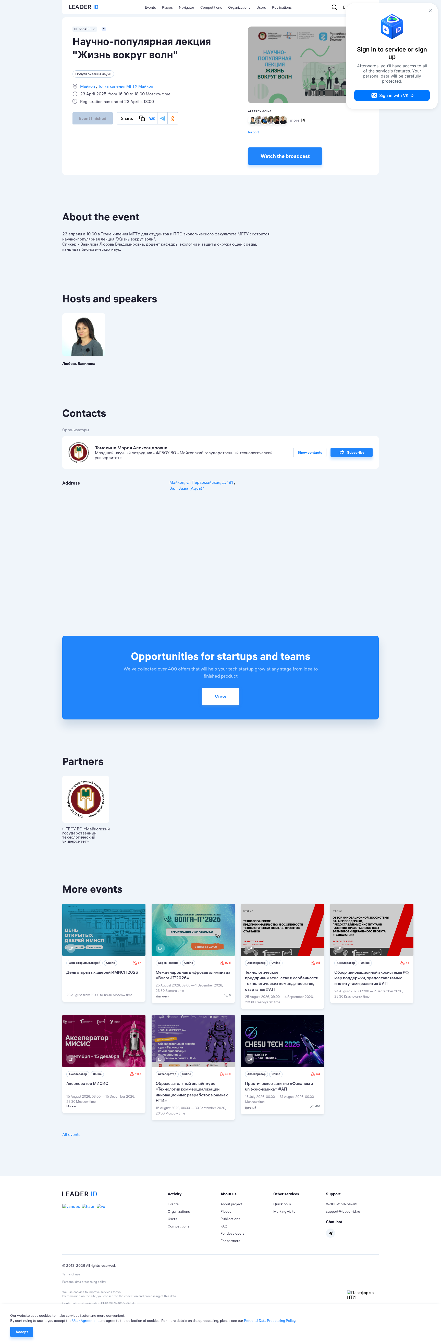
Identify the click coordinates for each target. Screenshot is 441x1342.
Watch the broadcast (285, 156)
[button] (194, 1194)
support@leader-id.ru (343, 1211)
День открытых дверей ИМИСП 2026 (102, 972)
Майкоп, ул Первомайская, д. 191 (201, 482)
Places (167, 7)
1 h (139, 963)
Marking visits (284, 1211)
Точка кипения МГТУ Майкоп (125, 86)
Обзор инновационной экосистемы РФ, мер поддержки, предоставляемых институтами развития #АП (371, 978)
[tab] (194, 1194)
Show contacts (310, 452)
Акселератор (256, 963)
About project (231, 1204)
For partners (230, 1240)
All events (71, 1134)
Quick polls (282, 1204)
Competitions (211, 7)
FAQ (223, 1226)
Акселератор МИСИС (87, 1083)
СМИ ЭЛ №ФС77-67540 (119, 1303)
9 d (318, 963)
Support (333, 1194)
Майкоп (88, 86)
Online (110, 963)
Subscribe (355, 452)
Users (261, 7)
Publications (282, 7)
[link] (103, 953)
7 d (407, 963)
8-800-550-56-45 (341, 1204)
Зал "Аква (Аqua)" (186, 488)
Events (150, 7)
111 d (138, 1074)
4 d (318, 1074)
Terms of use (71, 1274)
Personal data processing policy (84, 1282)
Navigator (186, 7)
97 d (228, 963)
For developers (232, 1233)
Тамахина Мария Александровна (131, 448)
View (220, 696)
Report (253, 132)
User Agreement (85, 1320)
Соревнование (168, 963)
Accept (22, 1332)
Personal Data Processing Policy (269, 1320)
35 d (228, 1074)
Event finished (92, 118)
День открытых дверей (84, 963)
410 (317, 1106)
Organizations (239, 7)
